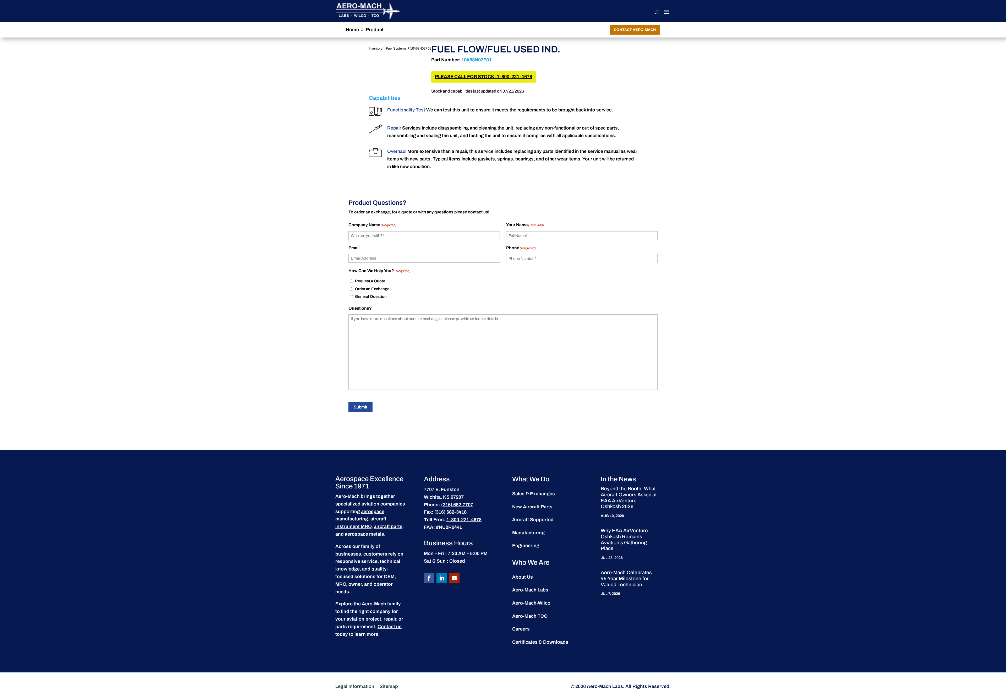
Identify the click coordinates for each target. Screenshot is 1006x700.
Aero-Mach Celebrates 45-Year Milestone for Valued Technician (626, 578)
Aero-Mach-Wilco (531, 603)
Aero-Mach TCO (530, 616)
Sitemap (389, 686)
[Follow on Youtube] (454, 578)
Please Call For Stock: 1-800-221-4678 (483, 76)
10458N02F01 (420, 48)
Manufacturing (528, 532)
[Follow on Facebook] (429, 578)
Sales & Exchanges (533, 493)
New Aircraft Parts (532, 506)
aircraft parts (388, 526)
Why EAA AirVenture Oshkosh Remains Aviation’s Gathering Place (624, 539)
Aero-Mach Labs (530, 590)
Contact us (390, 626)
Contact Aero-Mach (635, 30)
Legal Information (354, 686)
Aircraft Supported (533, 519)
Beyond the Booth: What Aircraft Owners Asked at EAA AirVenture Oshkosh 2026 (629, 497)
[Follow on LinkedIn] (441, 578)
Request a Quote (370, 281)
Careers (521, 629)
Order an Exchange (372, 289)
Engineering (525, 545)
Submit (360, 407)
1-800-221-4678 (464, 519)
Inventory (375, 48)
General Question (371, 296)
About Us (522, 577)
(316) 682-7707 (457, 504)
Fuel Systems (396, 48)
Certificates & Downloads (540, 642)
